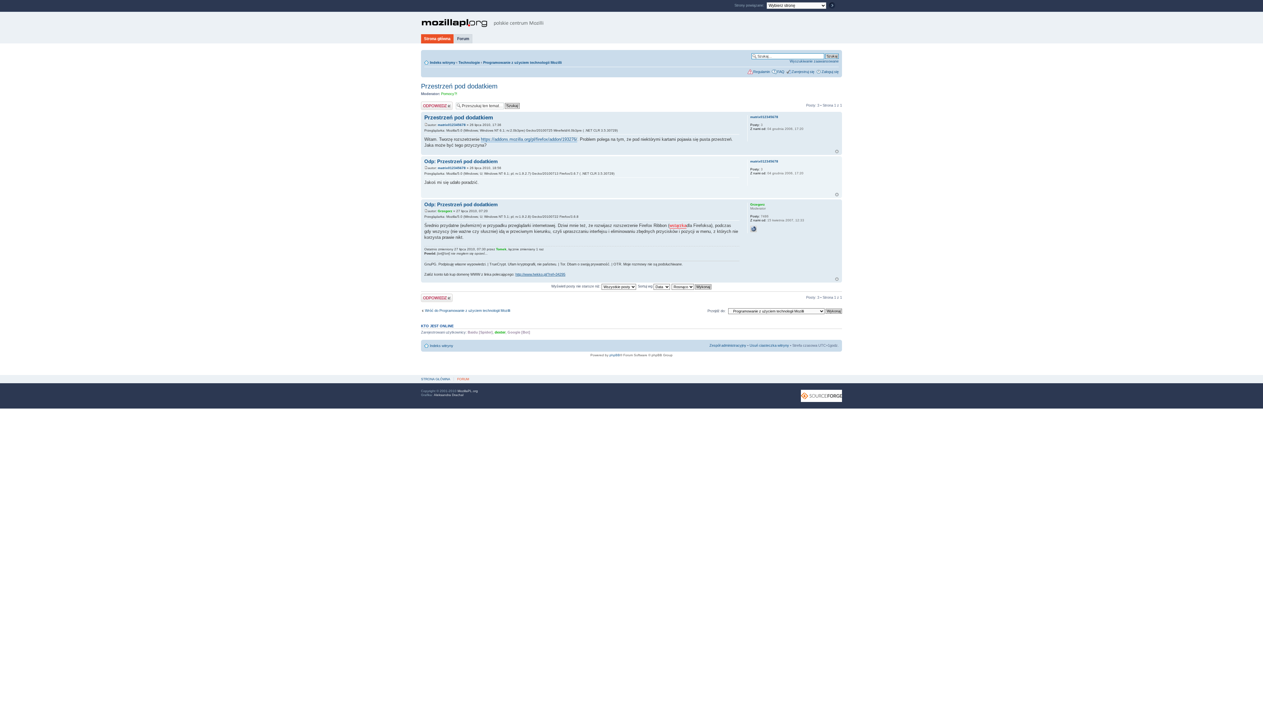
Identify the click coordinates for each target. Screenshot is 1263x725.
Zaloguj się (830, 72)
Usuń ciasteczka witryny (769, 345)
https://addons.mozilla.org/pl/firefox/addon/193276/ (529, 139)
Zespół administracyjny (727, 345)
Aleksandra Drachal (448, 395)
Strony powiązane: (749, 5)
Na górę (837, 151)
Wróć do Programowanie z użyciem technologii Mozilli (467, 310)
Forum (463, 39)
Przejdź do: (716, 311)
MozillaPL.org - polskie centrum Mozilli (482, 23)
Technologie (469, 62)
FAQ (780, 72)
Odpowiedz (430, 104)
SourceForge (821, 396)
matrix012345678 (452, 125)
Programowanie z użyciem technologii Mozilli (522, 62)
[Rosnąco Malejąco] (692, 286)
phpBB (614, 355)
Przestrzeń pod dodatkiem (459, 86)
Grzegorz (445, 211)
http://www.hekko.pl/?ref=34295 (540, 274)
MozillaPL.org (468, 391)
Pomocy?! (449, 94)
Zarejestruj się (803, 72)
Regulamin (761, 72)
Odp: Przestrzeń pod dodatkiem (461, 161)
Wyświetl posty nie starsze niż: (576, 286)
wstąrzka (677, 225)
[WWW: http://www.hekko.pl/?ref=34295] (753, 229)
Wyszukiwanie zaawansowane (814, 61)
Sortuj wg (646, 286)
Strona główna (437, 39)
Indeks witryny (442, 62)
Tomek (501, 249)
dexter (500, 332)
